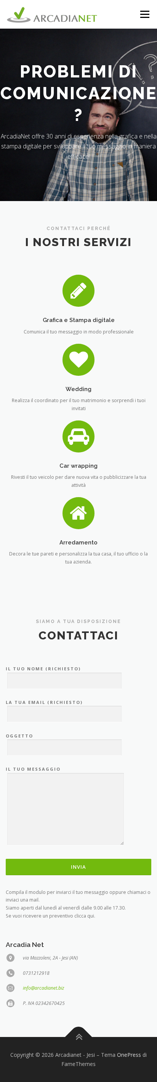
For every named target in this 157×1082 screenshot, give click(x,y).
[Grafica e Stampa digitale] (78, 290)
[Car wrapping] (78, 436)
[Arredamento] (78, 512)
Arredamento (78, 542)
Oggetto (19, 736)
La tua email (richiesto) (44, 702)
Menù (144, 14)
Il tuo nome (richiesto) (43, 668)
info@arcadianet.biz (43, 988)
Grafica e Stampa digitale (79, 320)
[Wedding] (78, 359)
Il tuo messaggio (33, 769)
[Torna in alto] (78, 1037)
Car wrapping (78, 465)
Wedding (78, 389)
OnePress (129, 1054)
